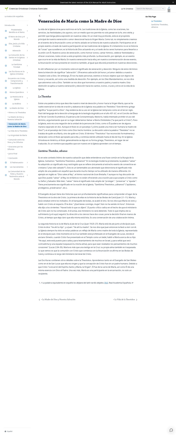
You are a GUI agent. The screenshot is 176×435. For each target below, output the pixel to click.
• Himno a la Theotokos (17, 112)
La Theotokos (156, 21)
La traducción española (14, 16)
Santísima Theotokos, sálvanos (159, 25)
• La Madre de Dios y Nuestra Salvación (16, 118)
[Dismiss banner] (173, 2)
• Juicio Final (12, 153)
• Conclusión (12, 158)
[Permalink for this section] (52, 96)
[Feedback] (171, 430)
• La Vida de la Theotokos (17, 131)
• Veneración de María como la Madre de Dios (17, 125)
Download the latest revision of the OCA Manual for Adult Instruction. (88, 2)
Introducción (10, 25)
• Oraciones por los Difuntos (15, 148)
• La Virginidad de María (17, 135)
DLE (106, 282)
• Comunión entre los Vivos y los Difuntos (16, 141)
